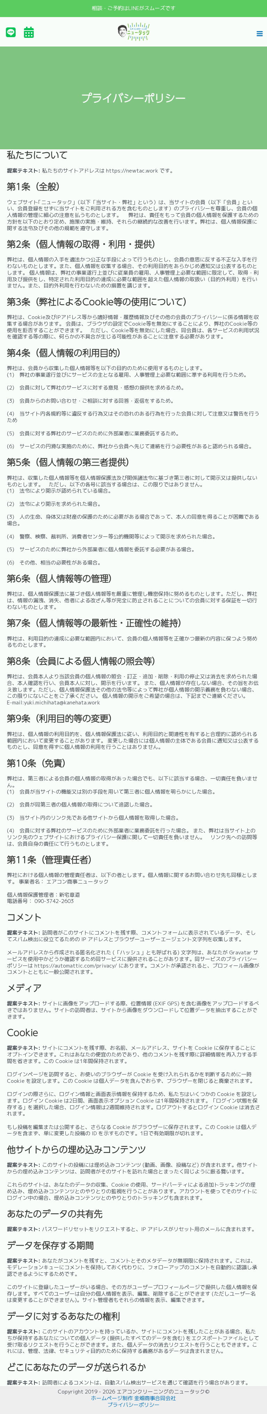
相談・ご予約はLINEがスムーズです (134, 8)
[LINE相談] (10, 32)
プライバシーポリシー (133, 1404)
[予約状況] (28, 32)
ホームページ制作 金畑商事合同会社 (133, 1398)
